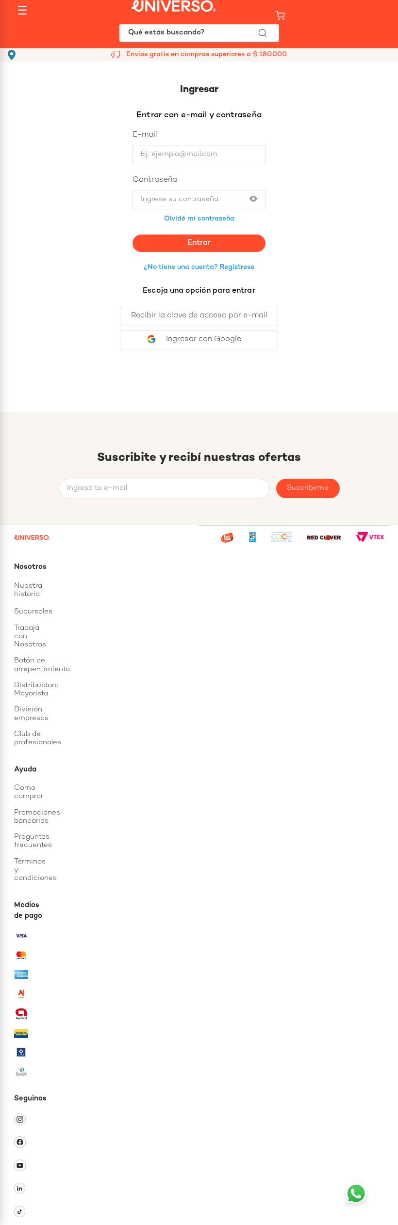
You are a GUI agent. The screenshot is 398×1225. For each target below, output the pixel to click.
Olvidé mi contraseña (199, 218)
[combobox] (199, 33)
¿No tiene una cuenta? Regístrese (199, 267)
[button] (253, 199)
